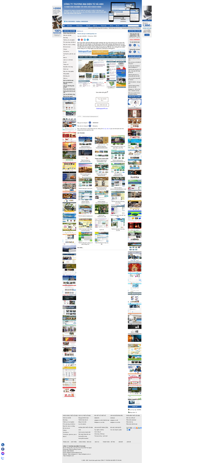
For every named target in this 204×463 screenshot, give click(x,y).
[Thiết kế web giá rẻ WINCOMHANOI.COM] (69, 355)
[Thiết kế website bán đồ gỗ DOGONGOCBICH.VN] (69, 180)
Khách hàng (79, 25)
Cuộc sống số (97, 431)
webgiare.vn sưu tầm (115, 422)
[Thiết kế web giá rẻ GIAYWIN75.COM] (134, 178)
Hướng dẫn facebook (83, 438)
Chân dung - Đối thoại (99, 434)
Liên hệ (124, 25)
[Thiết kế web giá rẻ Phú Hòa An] (134, 219)
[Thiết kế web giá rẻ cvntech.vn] (134, 312)
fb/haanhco (95, 126)
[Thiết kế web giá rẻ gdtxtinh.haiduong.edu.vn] (134, 189)
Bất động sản (66, 76)
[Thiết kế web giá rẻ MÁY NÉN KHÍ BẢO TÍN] (69, 119)
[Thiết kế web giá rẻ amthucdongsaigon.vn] (69, 160)
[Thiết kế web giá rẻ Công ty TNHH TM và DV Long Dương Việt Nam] (134, 404)
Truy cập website (102, 99)
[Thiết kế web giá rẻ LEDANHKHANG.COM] (134, 158)
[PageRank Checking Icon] (129, 428)
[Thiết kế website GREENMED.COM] (69, 242)
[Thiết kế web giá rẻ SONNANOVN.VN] (69, 221)
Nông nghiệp (66, 73)
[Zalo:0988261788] (139, 52)
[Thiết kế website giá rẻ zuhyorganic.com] (69, 232)
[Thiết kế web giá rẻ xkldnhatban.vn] (69, 170)
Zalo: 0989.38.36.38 (102, 105)
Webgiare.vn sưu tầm (99, 422)
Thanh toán (103, 25)
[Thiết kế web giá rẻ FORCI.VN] (69, 129)
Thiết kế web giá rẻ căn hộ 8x (85, 188)
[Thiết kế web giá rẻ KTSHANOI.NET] (69, 324)
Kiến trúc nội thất (67, 35)
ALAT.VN (102, 229)
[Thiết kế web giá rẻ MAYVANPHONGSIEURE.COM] (69, 365)
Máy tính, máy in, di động (69, 44)
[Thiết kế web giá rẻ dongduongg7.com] (134, 322)
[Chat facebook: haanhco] (2, 453)
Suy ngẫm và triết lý (99, 429)
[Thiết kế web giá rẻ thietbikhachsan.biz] (69, 201)
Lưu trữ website (82, 424)
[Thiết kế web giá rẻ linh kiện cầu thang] (69, 386)
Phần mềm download (131, 420)
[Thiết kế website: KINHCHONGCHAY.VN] (134, 353)
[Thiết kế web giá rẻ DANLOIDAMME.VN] (69, 273)
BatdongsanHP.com (102, 108)
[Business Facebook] (127, 430)
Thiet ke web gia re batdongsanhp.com (90, 116)
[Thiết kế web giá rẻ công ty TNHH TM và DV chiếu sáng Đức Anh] (69, 345)
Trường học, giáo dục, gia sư (70, 434)
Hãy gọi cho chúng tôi (82, 122)
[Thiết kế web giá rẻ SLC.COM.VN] (69, 191)
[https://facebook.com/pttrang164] (130, 52)
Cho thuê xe (66, 51)
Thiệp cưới (65, 64)
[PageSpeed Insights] (133, 428)
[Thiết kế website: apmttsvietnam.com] (134, 373)
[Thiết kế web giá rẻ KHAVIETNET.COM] (134, 271)
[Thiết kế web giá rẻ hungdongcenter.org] (134, 148)
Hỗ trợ (111, 25)
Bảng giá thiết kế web (83, 417)
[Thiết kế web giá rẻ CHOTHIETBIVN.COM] (69, 334)
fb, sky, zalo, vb (106, 128)
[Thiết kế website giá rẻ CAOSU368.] (134, 363)
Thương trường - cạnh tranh (100, 436)
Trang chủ (66, 441)
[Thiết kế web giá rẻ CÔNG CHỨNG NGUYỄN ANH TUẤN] (134, 384)
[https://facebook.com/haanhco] (130, 46)
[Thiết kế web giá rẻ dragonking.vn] (134, 291)
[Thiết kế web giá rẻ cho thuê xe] (69, 314)
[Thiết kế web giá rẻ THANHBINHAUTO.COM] (69, 109)
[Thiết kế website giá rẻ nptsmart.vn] (134, 343)
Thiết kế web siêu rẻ (83, 420)
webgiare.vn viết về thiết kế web (101, 420)
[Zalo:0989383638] (139, 46)
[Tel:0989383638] (134, 46)
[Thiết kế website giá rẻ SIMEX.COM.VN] (69, 252)
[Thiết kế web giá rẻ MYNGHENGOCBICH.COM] (134, 127)
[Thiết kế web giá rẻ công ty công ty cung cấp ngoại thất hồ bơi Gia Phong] (134, 250)
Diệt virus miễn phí (130, 417)
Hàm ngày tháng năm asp (84, 434)
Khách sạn (65, 69)
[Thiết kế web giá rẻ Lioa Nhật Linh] (69, 375)
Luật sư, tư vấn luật (68, 59)
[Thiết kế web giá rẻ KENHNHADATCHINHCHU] (69, 283)
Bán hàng (65, 37)
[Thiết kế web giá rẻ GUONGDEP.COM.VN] (134, 199)
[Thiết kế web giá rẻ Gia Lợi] (134, 168)
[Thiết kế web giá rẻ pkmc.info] (134, 107)
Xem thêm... (80, 247)
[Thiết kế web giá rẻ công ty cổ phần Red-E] (69, 396)
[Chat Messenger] (141, 428)
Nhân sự (65, 78)
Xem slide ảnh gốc (101, 92)
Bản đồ (117, 25)
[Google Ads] (139, 428)
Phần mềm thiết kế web (131, 424)
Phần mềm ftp (129, 422)
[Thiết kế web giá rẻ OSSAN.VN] (69, 304)
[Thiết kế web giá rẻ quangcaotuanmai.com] (134, 301)
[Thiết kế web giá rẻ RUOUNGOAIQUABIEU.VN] (134, 230)
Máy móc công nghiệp (68, 71)
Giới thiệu (69, 25)
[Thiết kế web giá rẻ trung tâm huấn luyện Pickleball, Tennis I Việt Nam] (134, 394)
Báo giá (88, 25)
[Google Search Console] (135, 428)
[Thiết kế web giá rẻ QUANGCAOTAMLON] (134, 137)
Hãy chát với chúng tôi (82, 126)
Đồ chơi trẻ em (66, 46)
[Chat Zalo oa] (129, 430)
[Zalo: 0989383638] (2, 457)
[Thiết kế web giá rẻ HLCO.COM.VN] (69, 211)
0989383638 (95, 122)
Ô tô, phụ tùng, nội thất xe (69, 42)
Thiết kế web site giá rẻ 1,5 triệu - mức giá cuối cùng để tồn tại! (134, 71)
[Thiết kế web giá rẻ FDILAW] (69, 263)
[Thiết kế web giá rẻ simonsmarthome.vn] (134, 332)
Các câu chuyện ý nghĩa (116, 429)
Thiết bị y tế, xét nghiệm (69, 40)
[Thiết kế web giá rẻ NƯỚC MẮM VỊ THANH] (69, 150)
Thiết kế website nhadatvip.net (85, 216)
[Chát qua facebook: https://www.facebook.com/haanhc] (90, 126)
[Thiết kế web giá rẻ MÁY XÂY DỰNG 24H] (134, 260)
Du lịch (65, 62)
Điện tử (65, 57)
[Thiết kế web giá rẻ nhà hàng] (134, 117)
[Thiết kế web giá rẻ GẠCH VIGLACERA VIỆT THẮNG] (69, 293)
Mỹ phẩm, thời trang (68, 66)
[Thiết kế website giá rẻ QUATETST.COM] (69, 139)
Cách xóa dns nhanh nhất (84, 432)
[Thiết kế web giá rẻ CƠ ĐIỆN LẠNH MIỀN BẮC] (134, 240)
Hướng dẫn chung (82, 436)
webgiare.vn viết (114, 420)
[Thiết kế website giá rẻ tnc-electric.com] (134, 209)
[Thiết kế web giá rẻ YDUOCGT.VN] (134, 281)
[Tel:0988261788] (134, 52)
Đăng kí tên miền (82, 422)
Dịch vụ (95, 25)
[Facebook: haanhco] (2, 449)
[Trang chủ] (64, 26)
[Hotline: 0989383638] (2, 444)
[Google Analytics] (137, 428)
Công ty (65, 49)
